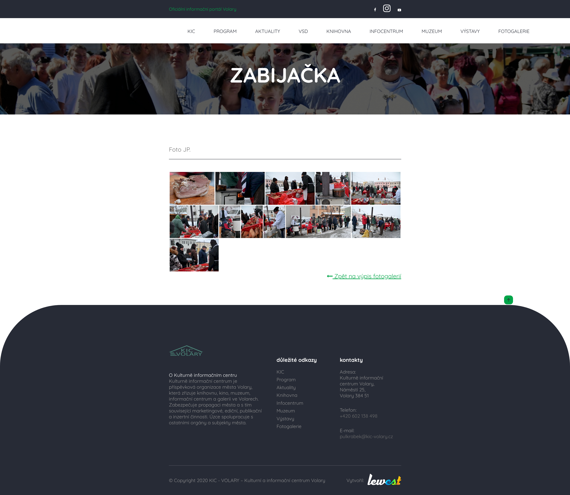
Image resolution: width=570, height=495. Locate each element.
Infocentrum (386, 31)
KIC (191, 31)
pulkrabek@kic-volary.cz (366, 436)
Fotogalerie (513, 31)
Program (225, 31)
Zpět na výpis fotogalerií (367, 276)
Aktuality (267, 31)
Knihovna (338, 31)
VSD (303, 31)
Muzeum (432, 31)
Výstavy (470, 31)
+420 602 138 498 (358, 416)
